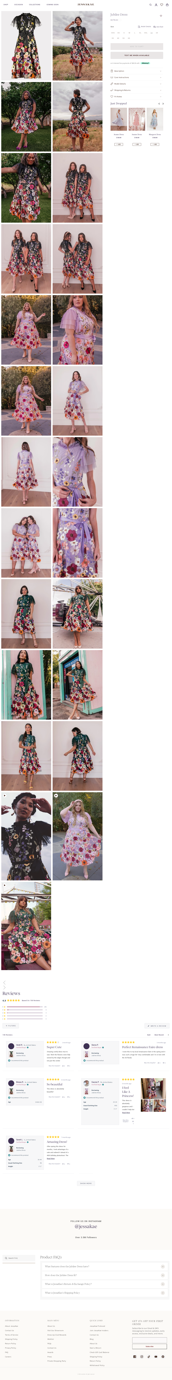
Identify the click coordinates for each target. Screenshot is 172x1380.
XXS (113, 33)
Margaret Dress (155, 134)
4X (118, 38)
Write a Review (159, 1026)
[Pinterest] (162, 1356)
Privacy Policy (10, 1348)
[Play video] (5, 795)
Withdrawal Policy (97, 1365)
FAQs (49, 1343)
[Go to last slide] (159, 104)
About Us (51, 1326)
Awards (50, 1352)
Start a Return (95, 1348)
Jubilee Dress (21, 1055)
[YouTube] (155, 1356)
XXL (146, 33)
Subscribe (150, 1346)
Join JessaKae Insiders (99, 1330)
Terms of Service (11, 1335)
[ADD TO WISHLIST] (155, 16)
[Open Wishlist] (161, 5)
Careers (8, 1357)
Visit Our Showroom (55, 1330)
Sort (149, 1035)
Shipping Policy (11, 1339)
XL (140, 33)
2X (157, 33)
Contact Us (9, 1330)
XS (118, 33)
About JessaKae (11, 1326)
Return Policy (10, 1343)
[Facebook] (134, 1356)
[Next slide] (163, 104)
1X (151, 33)
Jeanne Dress (119, 134)
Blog (91, 1339)
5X (124, 38)
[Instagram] (141, 1356)
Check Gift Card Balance (99, 1352)
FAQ (6, 1352)
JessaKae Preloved (97, 1326)
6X (129, 38)
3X (113, 38)
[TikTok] (148, 1356)
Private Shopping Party (56, 1361)
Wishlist (50, 1339)
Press (49, 1357)
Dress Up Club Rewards (56, 1335)
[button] (6, 4)
